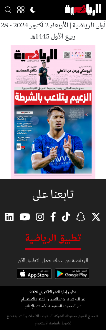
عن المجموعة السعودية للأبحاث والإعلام (53, 306)
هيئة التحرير (56, 299)
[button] (20, 9)
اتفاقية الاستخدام (33, 299)
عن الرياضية (76, 299)
